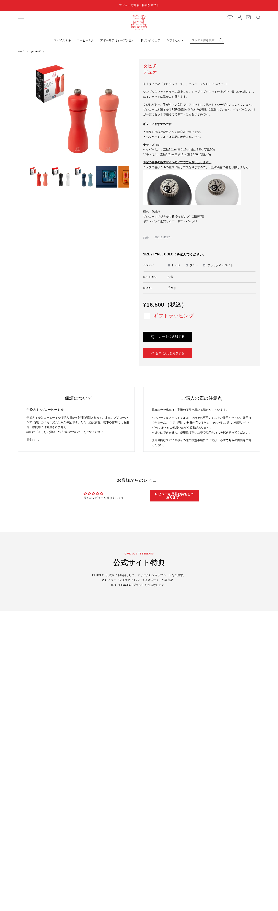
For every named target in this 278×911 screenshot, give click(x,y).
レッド (176, 265)
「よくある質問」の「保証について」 (59, 432)
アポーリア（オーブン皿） (117, 40)
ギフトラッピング (173, 315)
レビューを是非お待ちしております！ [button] (174, 495)
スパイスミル (62, 40)
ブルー (194, 265)
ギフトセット (175, 40)
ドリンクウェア (150, 40)
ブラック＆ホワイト (220, 265)
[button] (167, 353)
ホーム (21, 51)
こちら (230, 440)
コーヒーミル (85, 40)
